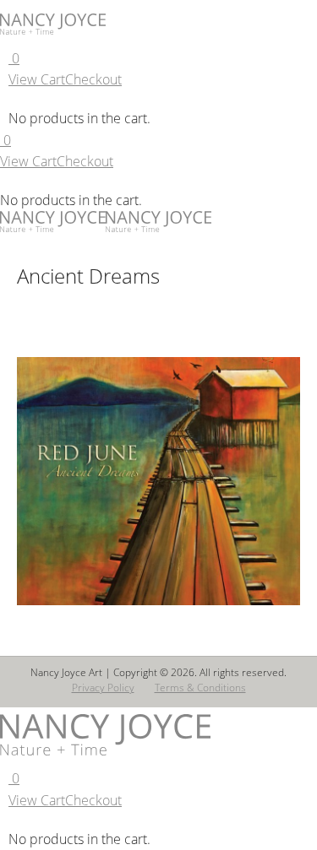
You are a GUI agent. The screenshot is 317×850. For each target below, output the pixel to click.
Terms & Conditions (200, 687)
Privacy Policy (103, 687)
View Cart (36, 79)
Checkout (93, 79)
